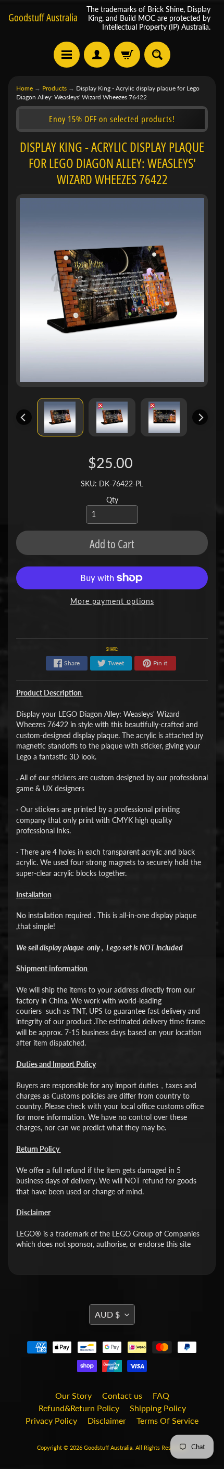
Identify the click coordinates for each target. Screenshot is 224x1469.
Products (54, 88)
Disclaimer (107, 1420)
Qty (112, 500)
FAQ (161, 1395)
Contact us (122, 1395)
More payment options (112, 601)
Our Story (73, 1395)
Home (24, 88)
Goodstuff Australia (43, 17)
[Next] (200, 417)
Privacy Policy (51, 1420)
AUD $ (107, 1314)
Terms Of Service (167, 1420)
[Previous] (24, 417)
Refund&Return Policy (79, 1408)
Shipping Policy (158, 1408)
